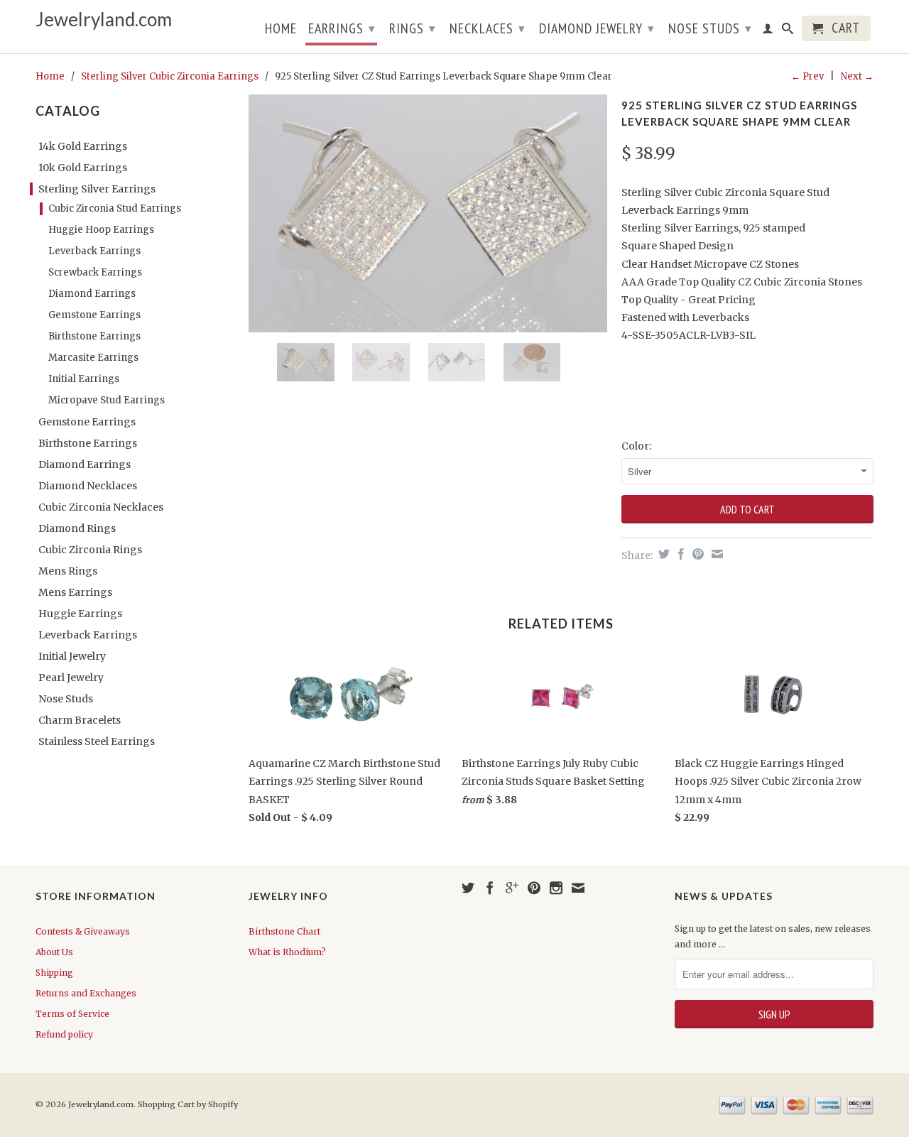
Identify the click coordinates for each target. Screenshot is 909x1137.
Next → (857, 76)
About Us (54, 952)
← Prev (807, 76)
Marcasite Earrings (93, 358)
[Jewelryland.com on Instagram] (556, 887)
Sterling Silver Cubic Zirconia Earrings (169, 76)
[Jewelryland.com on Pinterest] (534, 887)
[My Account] (768, 31)
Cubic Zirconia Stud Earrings (114, 208)
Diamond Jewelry (597, 28)
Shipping (54, 972)
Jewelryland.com (104, 19)
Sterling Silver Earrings (97, 189)
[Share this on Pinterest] (696, 554)
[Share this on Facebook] (679, 554)
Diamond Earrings (92, 294)
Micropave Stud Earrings (106, 400)
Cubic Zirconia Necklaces (100, 507)
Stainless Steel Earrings (96, 741)
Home (281, 30)
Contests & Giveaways (83, 931)
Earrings (342, 28)
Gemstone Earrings (94, 315)
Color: (636, 446)
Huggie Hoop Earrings (101, 230)
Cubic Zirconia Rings (90, 549)
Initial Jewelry (72, 656)
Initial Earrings (83, 379)
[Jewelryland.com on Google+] (512, 887)
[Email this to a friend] (715, 554)
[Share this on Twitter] (662, 554)
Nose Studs (710, 28)
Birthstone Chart (284, 931)
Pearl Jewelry (71, 677)
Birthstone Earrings (94, 336)
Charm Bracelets (79, 720)
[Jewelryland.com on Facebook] (490, 887)
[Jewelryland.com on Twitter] (468, 887)
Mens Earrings (75, 592)
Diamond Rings (77, 528)
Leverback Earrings (94, 251)
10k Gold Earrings (82, 167)
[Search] (788, 31)
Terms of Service (72, 1013)
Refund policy (64, 1034)
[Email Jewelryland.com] (578, 887)
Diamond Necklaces (87, 485)
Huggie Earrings (80, 613)
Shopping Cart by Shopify (188, 1104)
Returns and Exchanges (86, 993)
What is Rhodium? (287, 952)
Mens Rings (67, 571)
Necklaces (488, 28)
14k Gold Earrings (82, 146)
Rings (412, 28)
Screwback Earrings (95, 272)
